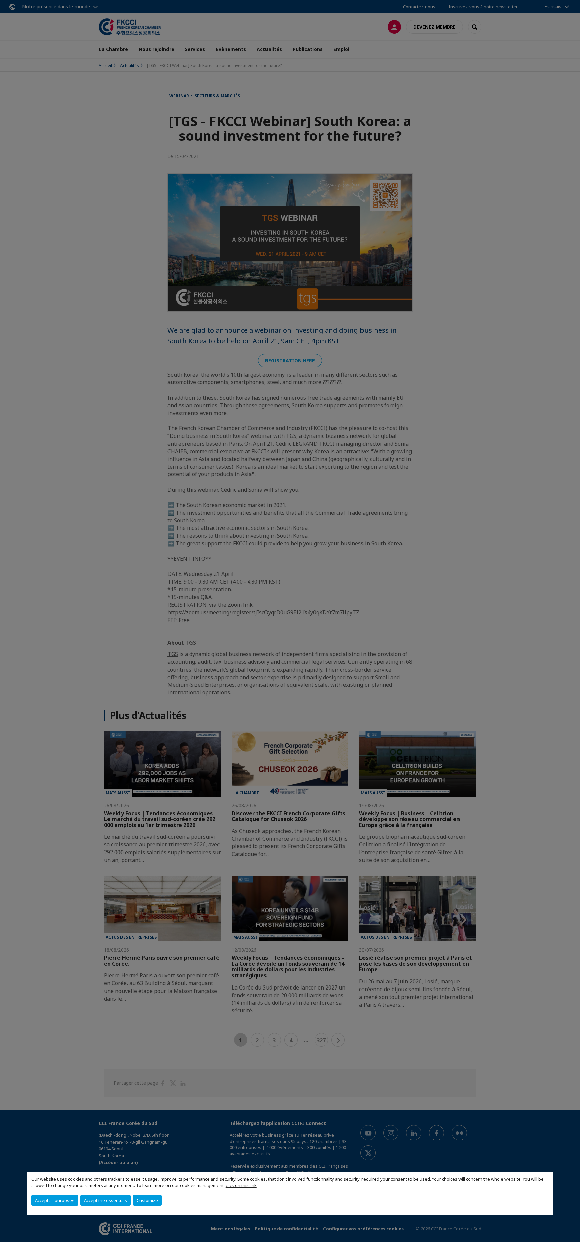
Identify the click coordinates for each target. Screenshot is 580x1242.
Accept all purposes (55, 1200)
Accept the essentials (105, 1200)
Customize (147, 1200)
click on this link (241, 1185)
